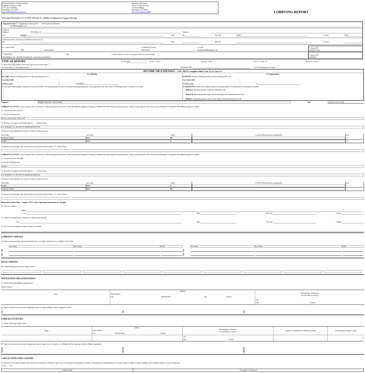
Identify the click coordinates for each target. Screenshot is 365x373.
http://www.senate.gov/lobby (141, 12)
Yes (10, 366)
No (5, 366)
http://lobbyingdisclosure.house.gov (14, 12)
